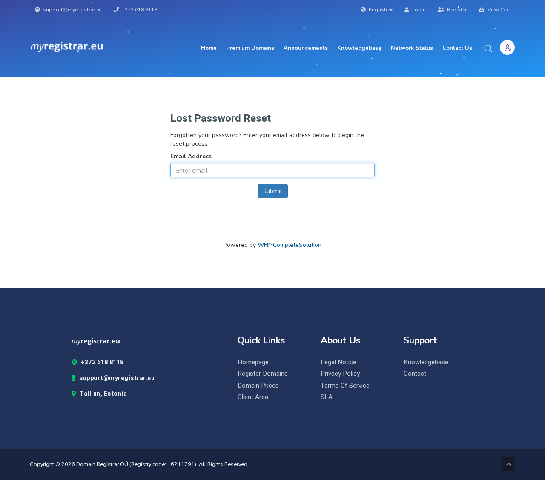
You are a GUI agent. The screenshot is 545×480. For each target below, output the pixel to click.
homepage (253, 362)
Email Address (191, 156)
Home (209, 48)
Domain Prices (258, 385)
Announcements (306, 48)
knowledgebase (426, 362)
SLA (327, 397)
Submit (272, 191)
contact (415, 373)
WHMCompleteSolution (289, 245)
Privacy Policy (340, 373)
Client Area (253, 397)
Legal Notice (338, 362)
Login (418, 9)
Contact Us (457, 48)
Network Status (412, 48)
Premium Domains (250, 48)
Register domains (263, 373)
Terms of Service (345, 385)
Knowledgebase (359, 48)
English (377, 9)
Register (456, 9)
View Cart (498, 9)
